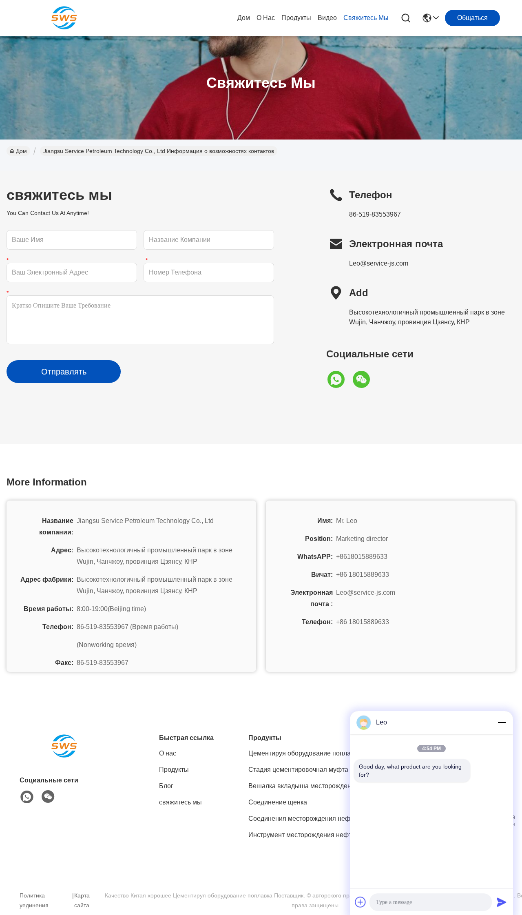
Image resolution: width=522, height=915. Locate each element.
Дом (243, 17)
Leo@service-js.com (378, 263)
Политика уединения (34, 900)
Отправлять (63, 371)
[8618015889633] (27, 797)
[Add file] (360, 902)
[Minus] (502, 722)
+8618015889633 (361, 556)
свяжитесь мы (366, 17)
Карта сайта (82, 900)
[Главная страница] (64, 756)
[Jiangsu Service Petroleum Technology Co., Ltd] (64, 18)
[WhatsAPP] (339, 379)
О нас (266, 17)
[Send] (501, 902)
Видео (327, 17)
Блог (166, 785)
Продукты (296, 17)
